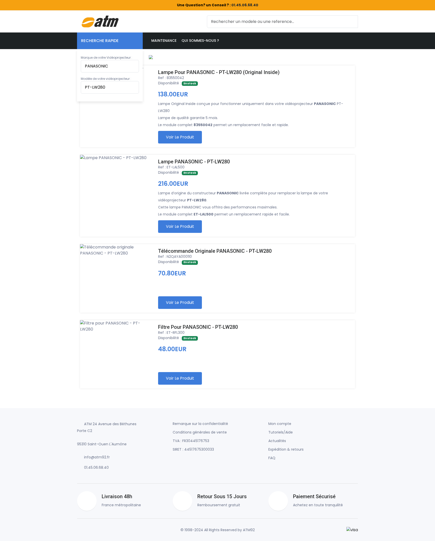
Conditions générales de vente (200, 432)
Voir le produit (180, 137)
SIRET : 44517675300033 (193, 449)
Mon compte (279, 423)
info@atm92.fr (97, 457)
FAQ (271, 457)
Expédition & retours (286, 449)
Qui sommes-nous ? (200, 40)
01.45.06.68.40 (244, 5)
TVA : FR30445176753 (191, 440)
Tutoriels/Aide (280, 432)
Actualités (277, 440)
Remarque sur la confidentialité (200, 423)
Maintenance (163, 40)
